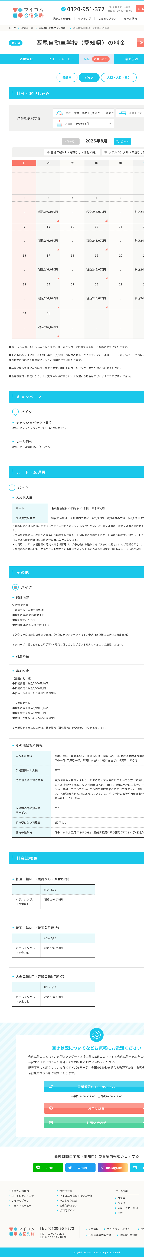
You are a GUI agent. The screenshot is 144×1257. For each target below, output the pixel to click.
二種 (120, 1213)
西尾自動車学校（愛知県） (53, 28)
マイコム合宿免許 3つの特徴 (76, 1195)
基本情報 (26, 59)
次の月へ (121, 141)
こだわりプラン (107, 18)
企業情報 (93, 1229)
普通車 (67, 77)
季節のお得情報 (62, 18)
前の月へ (71, 141)
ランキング (84, 18)
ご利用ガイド (67, 1210)
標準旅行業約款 (129, 1235)
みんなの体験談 (68, 1200)
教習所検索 (66, 1190)
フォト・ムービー (61, 59)
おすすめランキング (22, 1195)
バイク (89, 77)
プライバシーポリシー (119, 1229)
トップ (12, 28)
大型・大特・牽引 (128, 1208)
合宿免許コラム (68, 1205)
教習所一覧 (27, 28)
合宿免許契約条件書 (99, 1235)
